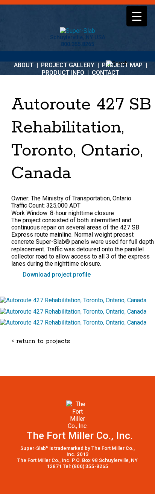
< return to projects (40, 341)
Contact (105, 72)
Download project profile (57, 274)
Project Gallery (67, 65)
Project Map (122, 65)
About (23, 65)
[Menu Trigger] (136, 16)
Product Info (63, 72)
